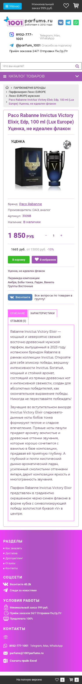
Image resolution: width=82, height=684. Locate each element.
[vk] (60, 23)
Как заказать (13, 548)
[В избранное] (44, 259)
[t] (68, 23)
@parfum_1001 (27, 45)
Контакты (11, 568)
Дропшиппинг (14, 558)
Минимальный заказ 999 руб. (29, 607)
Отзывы (10, 563)
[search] (77, 66)
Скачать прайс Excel (23, 660)
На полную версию (29, 679)
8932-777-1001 (24, 37)
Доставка (11, 553)
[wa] (76, 23)
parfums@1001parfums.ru (27, 653)
